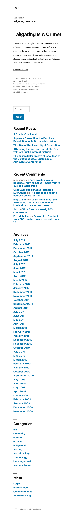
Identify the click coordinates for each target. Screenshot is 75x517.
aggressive (20, 84)
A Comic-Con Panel (25, 134)
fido (15, 209)
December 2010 (22, 339)
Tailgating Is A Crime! (37, 34)
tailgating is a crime (28, 89)
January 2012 (21, 288)
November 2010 (22, 343)
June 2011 (19, 315)
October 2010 (21, 347)
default (24, 81)
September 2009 (23, 375)
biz (15, 429)
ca (30, 84)
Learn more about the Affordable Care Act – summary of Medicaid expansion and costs (35, 202)
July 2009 (19, 379)
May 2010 (19, 355)
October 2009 (21, 371)
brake (27, 84)
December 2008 (23, 407)
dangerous (41, 84)
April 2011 (19, 323)
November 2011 (22, 296)
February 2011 (21, 331)
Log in (17, 483)
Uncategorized (22, 461)
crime (34, 84)
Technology (20, 457)
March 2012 (20, 280)
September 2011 (23, 303)
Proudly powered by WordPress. (29, 509)
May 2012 (19, 272)
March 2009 (20, 395)
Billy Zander (20, 199)
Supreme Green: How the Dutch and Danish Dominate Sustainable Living (34, 140)
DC (14, 87)
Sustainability (21, 453)
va (37, 89)
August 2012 (21, 260)
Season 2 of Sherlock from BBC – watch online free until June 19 (36, 219)
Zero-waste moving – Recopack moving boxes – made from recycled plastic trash (37, 183)
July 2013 (19, 240)
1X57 (16, 7)
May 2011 (19, 319)
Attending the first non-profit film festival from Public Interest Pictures (36, 151)
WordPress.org (22, 495)
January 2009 (21, 403)
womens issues (22, 465)
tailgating (16, 89)
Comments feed (23, 491)
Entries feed (20, 487)
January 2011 (21, 335)
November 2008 (23, 411)
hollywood (19, 445)
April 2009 (19, 391)
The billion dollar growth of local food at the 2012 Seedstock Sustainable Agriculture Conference (36, 159)
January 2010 (21, 367)
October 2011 (21, 299)
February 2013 (21, 244)
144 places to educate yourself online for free (35, 194)
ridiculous (29, 87)
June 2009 (19, 383)
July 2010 (19, 351)
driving (18, 87)
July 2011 (19, 311)
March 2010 (20, 359)
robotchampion (21, 78)
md (23, 87)
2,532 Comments (22, 92)
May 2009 (19, 387)
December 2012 (22, 248)
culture (18, 81)
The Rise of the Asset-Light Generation (36, 145)
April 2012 (19, 276)
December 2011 (22, 292)
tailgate (36, 87)
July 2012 (19, 264)
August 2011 (20, 307)
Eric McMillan (21, 216)
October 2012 (21, 252)
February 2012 (21, 284)
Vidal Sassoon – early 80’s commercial (33, 211)
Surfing (17, 449)
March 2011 (20, 327)
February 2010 (22, 363)
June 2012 (19, 268)
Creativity (19, 433)
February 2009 (22, 399)
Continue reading (22, 69)
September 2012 (23, 256)
